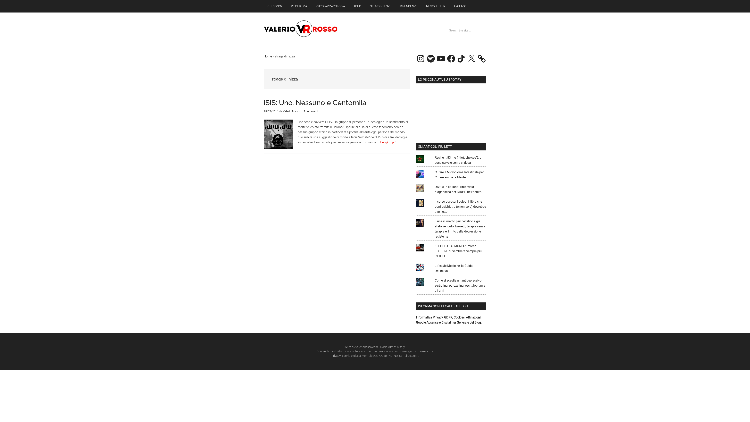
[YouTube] (441, 58)
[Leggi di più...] (389, 142)
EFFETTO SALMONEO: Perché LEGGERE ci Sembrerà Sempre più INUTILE (458, 251)
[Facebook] (451, 58)
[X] (471, 58)
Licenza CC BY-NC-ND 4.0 (386, 355)
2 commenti (311, 111)
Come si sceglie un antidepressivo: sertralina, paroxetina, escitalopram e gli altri (460, 285)
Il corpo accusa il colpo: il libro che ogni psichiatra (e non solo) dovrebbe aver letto (460, 207)
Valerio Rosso (301, 29)
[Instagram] (420, 58)
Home (268, 56)
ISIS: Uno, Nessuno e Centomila (315, 102)
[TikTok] (461, 58)
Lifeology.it (412, 355)
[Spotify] (431, 58)
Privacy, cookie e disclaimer (349, 355)
